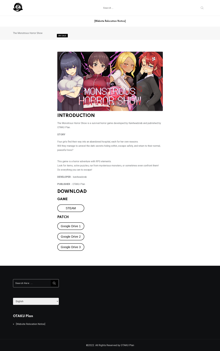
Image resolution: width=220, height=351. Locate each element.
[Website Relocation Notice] (110, 21)
